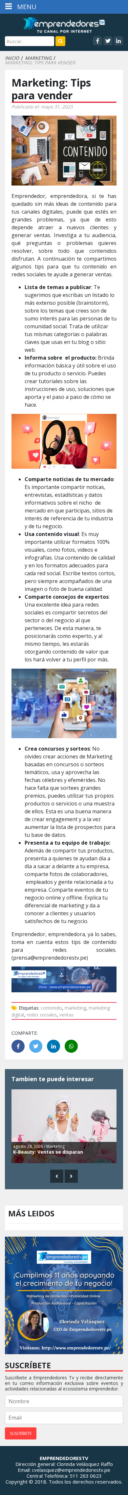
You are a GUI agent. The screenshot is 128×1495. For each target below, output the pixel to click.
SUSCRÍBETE (21, 1433)
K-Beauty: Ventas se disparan (48, 1152)
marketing (75, 1008)
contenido (51, 1008)
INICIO (12, 58)
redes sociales (42, 1015)
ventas (66, 1015)
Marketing (38, 58)
